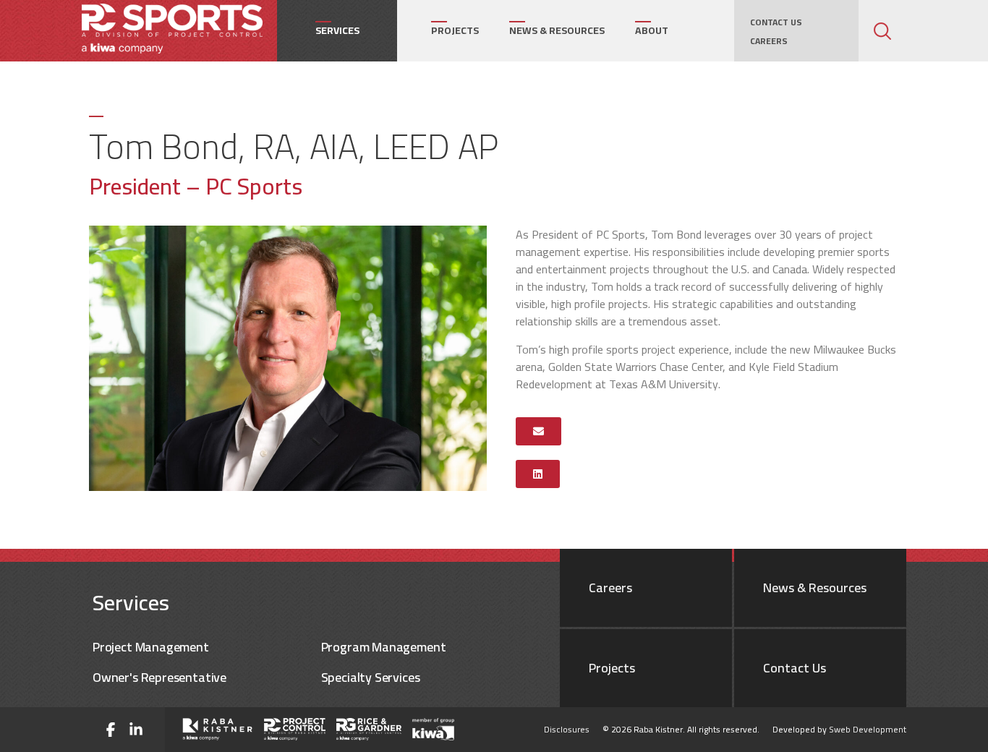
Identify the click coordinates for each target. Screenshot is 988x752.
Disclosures (566, 729)
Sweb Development (867, 729)
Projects (455, 30)
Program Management (383, 647)
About (651, 30)
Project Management (151, 647)
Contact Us (772, 22)
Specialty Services (370, 677)
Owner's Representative (159, 677)
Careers (769, 41)
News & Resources (557, 30)
